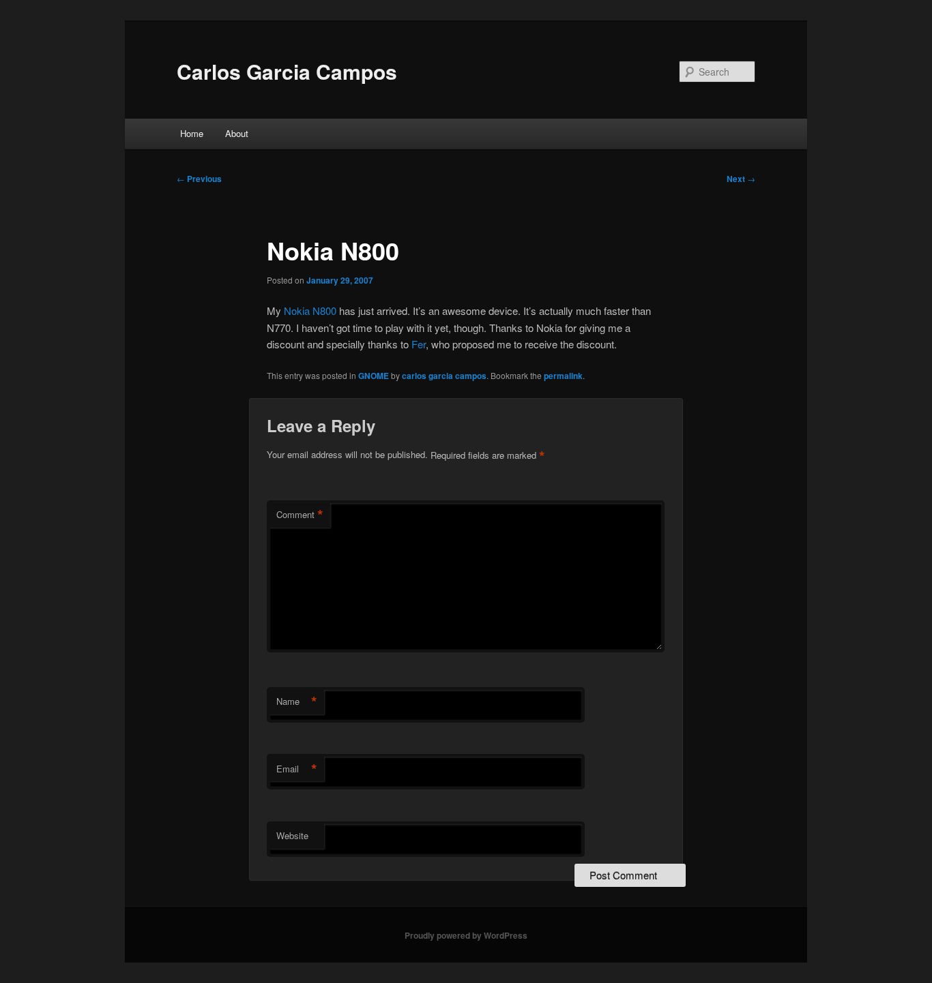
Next (741, 178)
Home (191, 133)
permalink (563, 375)
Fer (418, 344)
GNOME (373, 375)
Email (296, 769)
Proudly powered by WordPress (466, 935)
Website (292, 835)
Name (296, 701)
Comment (299, 515)
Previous (199, 178)
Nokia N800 (310, 310)
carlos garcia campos (444, 375)
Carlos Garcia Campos (287, 71)
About (236, 133)
